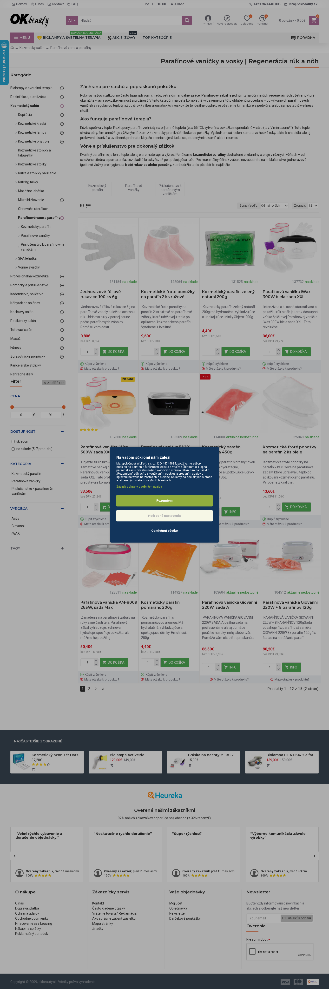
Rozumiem (164, 500)
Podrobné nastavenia (164, 515)
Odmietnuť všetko (164, 530)
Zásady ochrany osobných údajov (139, 486)
